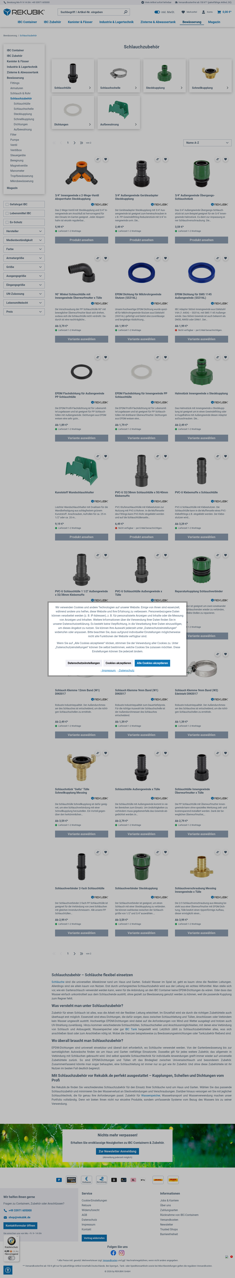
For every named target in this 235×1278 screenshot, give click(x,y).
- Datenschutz (126, 670)
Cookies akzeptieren (118, 663)
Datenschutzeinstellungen (84, 663)
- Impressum (108, 670)
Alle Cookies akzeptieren (152, 663)
